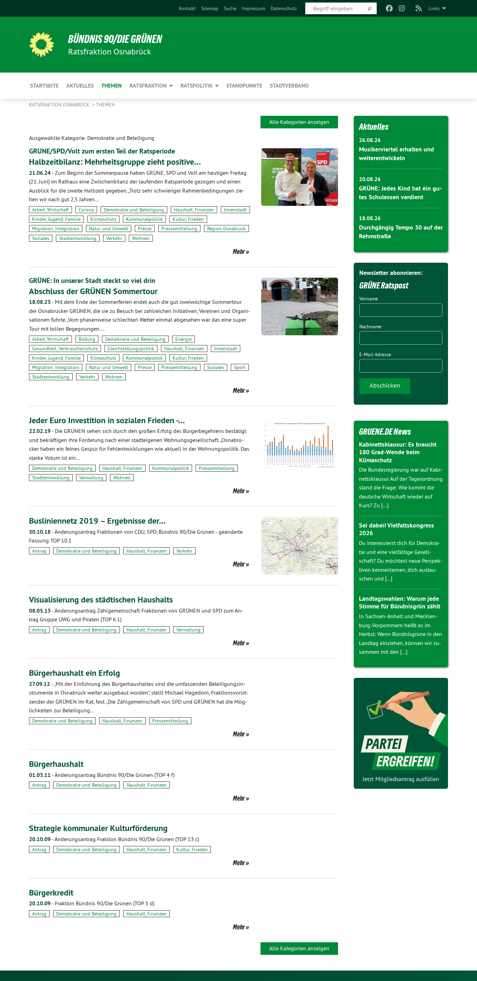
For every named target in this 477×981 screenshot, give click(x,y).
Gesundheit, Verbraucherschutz (65, 348)
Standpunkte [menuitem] (244, 85)
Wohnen (140, 238)
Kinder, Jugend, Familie (56, 219)
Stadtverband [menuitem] (289, 85)
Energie (183, 339)
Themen (105, 105)
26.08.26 (370, 140)
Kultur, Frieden (188, 219)
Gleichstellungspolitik (131, 348)
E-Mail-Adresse (376, 354)
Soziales (40, 238)
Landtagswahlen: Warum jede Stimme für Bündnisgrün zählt (399, 602)
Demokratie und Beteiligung (134, 210)
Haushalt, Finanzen (194, 210)
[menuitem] (187, 8)
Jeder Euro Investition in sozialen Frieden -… (107, 420)
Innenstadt (235, 210)
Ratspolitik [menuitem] (197, 85)
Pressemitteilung (179, 228)
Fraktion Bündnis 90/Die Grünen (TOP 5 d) (91, 903)
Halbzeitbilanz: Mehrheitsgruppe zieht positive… (115, 161)
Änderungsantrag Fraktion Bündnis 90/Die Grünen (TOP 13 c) (114, 839)
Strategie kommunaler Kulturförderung (98, 828)
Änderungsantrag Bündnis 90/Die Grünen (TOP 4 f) (102, 774)
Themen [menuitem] (111, 85)
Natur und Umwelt (108, 228)
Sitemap (209, 8)
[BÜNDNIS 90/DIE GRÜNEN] (41, 44)
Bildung (87, 339)
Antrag (39, 551)
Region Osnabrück (226, 228)
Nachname (371, 326)
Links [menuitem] (434, 8)
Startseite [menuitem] (44, 85)
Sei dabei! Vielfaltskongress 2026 (396, 529)
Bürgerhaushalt (56, 763)
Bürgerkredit (51, 892)
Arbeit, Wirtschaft (50, 210)
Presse (145, 228)
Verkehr (114, 238)
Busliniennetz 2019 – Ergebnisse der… (97, 520)
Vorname (370, 298)
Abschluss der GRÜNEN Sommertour (93, 291)
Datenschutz (284, 8)
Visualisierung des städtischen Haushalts (101, 599)
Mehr (239, 251)
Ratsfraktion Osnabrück (60, 105)
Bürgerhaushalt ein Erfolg (74, 672)
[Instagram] (402, 8)
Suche (230, 8)
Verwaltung (91, 477)
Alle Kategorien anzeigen (299, 121)
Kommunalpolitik (144, 219)
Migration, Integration (55, 228)
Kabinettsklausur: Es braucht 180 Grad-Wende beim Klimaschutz (397, 452)
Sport (239, 367)
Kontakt (187, 8)
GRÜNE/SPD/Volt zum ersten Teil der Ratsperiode (102, 151)
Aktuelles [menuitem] (80, 85)
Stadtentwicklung (77, 238)
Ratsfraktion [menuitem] (148, 85)
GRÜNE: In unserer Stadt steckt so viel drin (92, 280)
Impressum (253, 8)
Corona (86, 210)
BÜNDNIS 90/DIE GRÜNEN (115, 39)
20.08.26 (370, 179)
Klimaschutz (103, 219)
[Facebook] (389, 8)
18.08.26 (370, 218)
